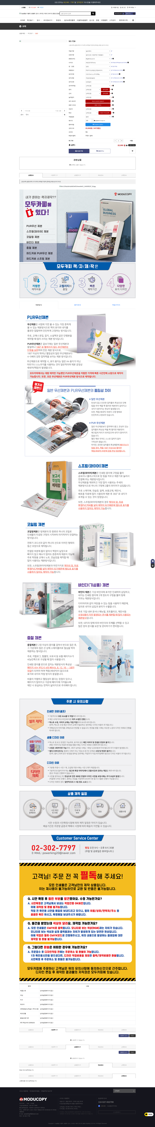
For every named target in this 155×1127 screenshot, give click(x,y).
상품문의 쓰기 (123, 1052)
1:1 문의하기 (116, 1112)
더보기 (132, 1035)
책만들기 (30, 20)
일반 (36, 33)
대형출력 (104, 20)
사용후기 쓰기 (123, 1035)
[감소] (115, 140)
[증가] (121, 140)
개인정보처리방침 (34, 1091)
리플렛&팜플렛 (82, 20)
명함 (97, 20)
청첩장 (58, 20)
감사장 (91, 20)
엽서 (38, 20)
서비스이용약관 (23, 1091)
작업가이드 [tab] (116, 305)
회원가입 (116, 7)
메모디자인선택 (104, 113)
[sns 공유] (64, 115)
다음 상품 (58, 110)
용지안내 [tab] (77, 305)
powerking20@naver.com (31, 1114)
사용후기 (54, 175)
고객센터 (112, 20)
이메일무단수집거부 (46, 1091)
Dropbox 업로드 (98, 124)
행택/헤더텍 (123, 20)
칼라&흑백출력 (69, 20)
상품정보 (31, 175)
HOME (22, 20)
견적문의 (80, 2)
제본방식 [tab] (39, 305)
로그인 (124, 7)
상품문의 (77, 175)
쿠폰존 (41, 7)
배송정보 (100, 175)
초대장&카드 (48, 20)
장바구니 (101, 151)
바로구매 (80, 151)
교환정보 (124, 175)
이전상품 (27, 110)
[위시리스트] (132, 151)
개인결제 (33, 7)
